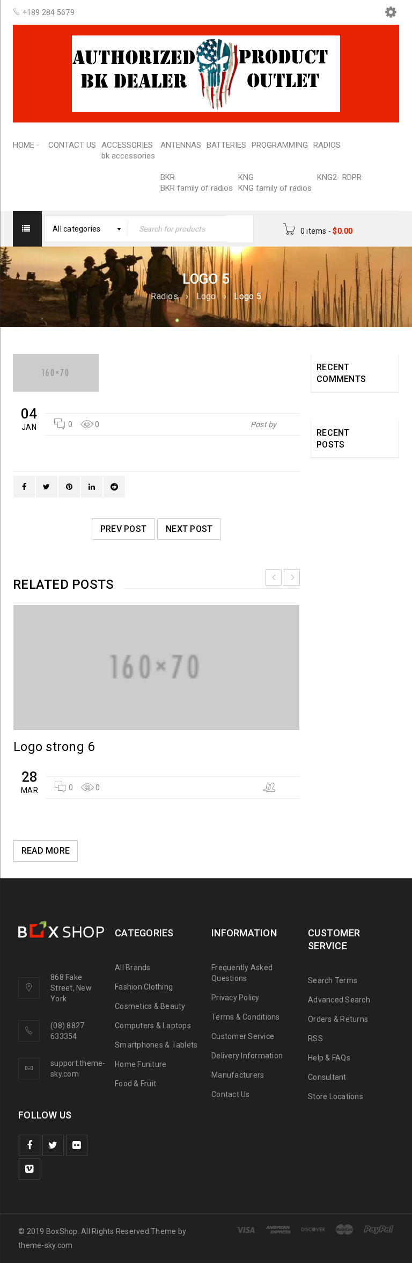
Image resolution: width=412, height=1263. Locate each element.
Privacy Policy (235, 997)
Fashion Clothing (144, 987)
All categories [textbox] (77, 229)
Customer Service (242, 1036)
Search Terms (332, 980)
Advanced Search (339, 999)
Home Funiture (140, 1064)
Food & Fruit (135, 1083)
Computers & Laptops (153, 1025)
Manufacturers (237, 1075)
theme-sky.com (45, 1245)
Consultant (327, 1077)
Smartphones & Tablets (156, 1045)
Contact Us (230, 1094)
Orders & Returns (338, 1019)
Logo (206, 296)
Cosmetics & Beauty (150, 1006)
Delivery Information (247, 1055)
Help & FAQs (329, 1057)
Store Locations (335, 1096)
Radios (164, 296)
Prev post (123, 529)
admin (289, 424)
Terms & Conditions (245, 1017)
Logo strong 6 (53, 746)
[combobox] (86, 228)
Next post (189, 529)
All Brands (133, 967)
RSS (315, 1038)
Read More (45, 851)
